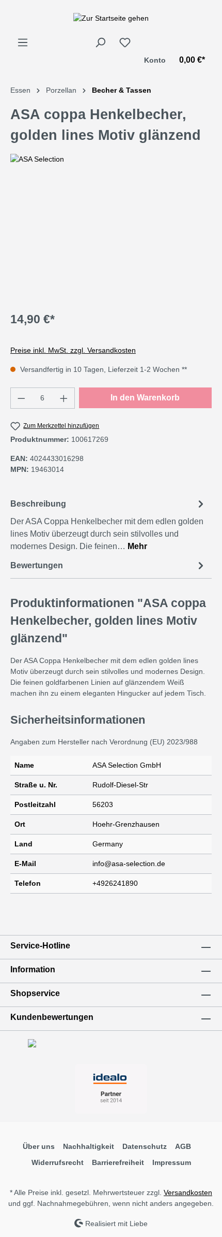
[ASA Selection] (111, 159)
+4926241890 (115, 883)
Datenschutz (144, 1146)
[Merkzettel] (125, 42)
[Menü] (22, 42)
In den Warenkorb (145, 397)
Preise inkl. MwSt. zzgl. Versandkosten (73, 350)
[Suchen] (100, 42)
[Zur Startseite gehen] (111, 18)
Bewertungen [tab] (36, 565)
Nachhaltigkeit (88, 1146)
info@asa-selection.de (128, 863)
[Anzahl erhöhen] (64, 398)
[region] (111, 243)
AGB (183, 1146)
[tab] (108, 524)
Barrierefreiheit (118, 1162)
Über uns (39, 1146)
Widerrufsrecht (57, 1162)
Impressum (171, 1162)
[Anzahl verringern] (21, 398)
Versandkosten (188, 1192)
